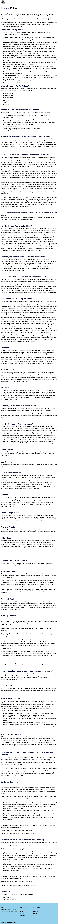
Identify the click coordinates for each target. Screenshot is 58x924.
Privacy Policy (24, 917)
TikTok (35, 913)
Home (22, 911)
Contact (22, 915)
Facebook (36, 911)
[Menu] (55, 2)
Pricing (22, 913)
